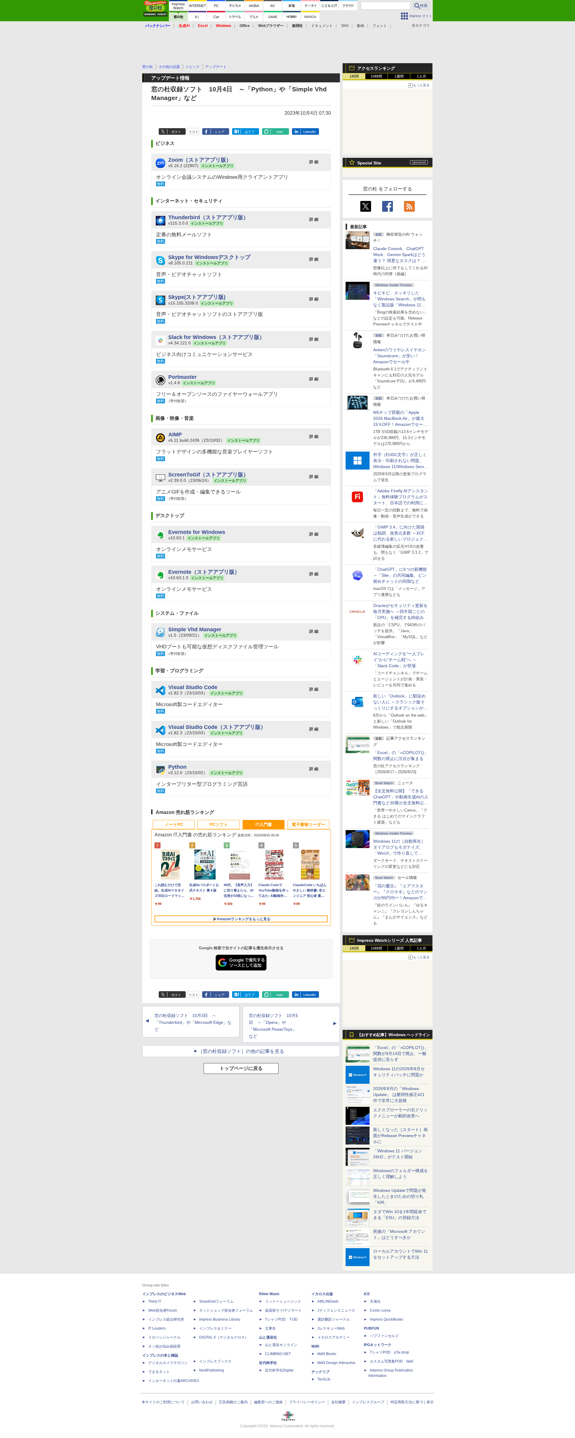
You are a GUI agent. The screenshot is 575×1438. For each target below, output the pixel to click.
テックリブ (320, 1372)
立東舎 (270, 1328)
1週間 (399, 76)
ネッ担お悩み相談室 (164, 1346)
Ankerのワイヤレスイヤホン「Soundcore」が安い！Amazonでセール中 (399, 355)
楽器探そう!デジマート (283, 1310)
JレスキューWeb (331, 1328)
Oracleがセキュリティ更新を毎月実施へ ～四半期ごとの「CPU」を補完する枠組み (400, 611)
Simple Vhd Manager (194, 629)
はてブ (250, 132)
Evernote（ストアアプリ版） (204, 572)
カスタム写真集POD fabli (391, 1361)
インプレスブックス (215, 1361)
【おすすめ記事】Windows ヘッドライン (393, 1035)
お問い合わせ (202, 1402)
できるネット (159, 1372)
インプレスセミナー (215, 1328)
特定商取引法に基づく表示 (412, 1402)
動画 (360, 26)
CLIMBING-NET (278, 1354)
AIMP (175, 434)
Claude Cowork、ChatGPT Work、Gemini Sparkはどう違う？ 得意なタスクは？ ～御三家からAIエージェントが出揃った (400, 260)
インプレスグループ (368, 1402)
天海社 (375, 1301)
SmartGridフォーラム (216, 1301)
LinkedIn (309, 132)
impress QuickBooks (386, 1319)
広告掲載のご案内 (233, 1402)
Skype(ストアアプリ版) (197, 297)
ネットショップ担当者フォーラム (226, 1310)
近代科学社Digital (279, 1370)
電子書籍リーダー (308, 824)
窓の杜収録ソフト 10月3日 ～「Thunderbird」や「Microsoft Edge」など (193, 1022)
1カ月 (421, 76)
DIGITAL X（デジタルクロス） (223, 1337)
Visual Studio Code (192, 687)
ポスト (176, 132)
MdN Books (326, 1354)
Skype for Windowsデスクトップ (209, 257)
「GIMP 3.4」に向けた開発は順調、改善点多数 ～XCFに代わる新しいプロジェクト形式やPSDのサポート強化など (400, 539)
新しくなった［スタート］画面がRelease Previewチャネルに (400, 1135)
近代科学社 (268, 1363)
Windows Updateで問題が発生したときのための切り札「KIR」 (399, 1196)
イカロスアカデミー (333, 1337)
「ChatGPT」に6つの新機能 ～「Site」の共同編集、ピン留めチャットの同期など (400, 575)
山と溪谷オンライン (281, 1345)
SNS (345, 26)
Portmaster (182, 377)
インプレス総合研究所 (166, 1319)
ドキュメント (322, 26)
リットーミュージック (283, 1301)
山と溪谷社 (268, 1337)
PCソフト (219, 824)
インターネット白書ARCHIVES (173, 1381)
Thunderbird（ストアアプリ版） (208, 217)
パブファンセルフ (384, 1336)
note (279, 132)
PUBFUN (371, 1328)
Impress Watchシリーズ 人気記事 (389, 940)
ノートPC (174, 824)
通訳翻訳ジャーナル (333, 1319)
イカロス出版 (322, 1294)
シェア (220, 132)
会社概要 (338, 1402)
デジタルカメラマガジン (168, 1363)
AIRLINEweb (327, 1301)
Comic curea (380, 1310)
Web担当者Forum (162, 1310)
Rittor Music (269, 1294)
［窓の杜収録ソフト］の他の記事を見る (241, 1051)
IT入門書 (263, 824)
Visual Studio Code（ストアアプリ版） (217, 727)
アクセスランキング (376, 68)
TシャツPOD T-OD (281, 1319)
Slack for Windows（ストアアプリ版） (216, 337)
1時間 (354, 76)
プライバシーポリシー (307, 1402)
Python (177, 767)
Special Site (369, 163)
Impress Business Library (219, 1319)
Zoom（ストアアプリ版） (199, 160)
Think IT (154, 1301)
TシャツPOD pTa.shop (389, 1352)
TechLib (323, 1379)
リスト (194, 132)
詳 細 (313, 162)
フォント (380, 26)
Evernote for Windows (196, 532)
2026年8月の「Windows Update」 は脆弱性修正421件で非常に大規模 (399, 1094)
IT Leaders (157, 1328)
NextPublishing (211, 1370)
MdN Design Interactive (336, 1363)
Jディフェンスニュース (336, 1310)
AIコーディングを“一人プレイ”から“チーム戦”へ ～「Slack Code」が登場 (399, 659)
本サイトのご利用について (163, 1402)
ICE (367, 1294)
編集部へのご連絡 (268, 1402)
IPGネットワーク (377, 1345)
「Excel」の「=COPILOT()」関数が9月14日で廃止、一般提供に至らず (400, 1053)
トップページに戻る (241, 1068)
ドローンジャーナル (164, 1337)
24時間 (376, 76)
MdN (315, 1346)
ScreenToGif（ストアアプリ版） (208, 474)
